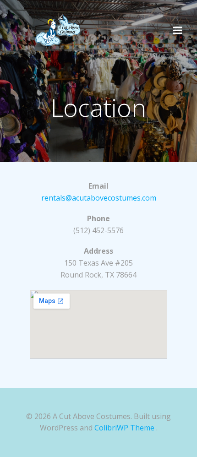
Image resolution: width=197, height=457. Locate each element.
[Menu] (178, 30)
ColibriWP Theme (124, 428)
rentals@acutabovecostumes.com (98, 198)
